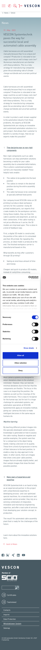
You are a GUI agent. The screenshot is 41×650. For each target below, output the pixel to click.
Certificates (11, 595)
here (5, 538)
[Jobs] (14, 6)
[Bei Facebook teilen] (3, 82)
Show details (29, 348)
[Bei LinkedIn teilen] (5, 82)
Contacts (6, 610)
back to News (11, 544)
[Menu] (3, 6)
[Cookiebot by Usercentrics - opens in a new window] (28, 277)
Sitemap (6, 628)
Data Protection (9, 619)
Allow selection (20, 363)
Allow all (20, 355)
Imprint (6, 614)
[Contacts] (9, 6)
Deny (20, 370)
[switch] (35, 324)
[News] (20, 6)
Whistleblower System (12, 623)
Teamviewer (12, 602)
